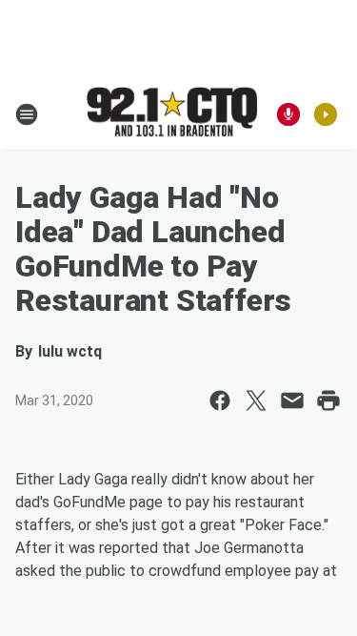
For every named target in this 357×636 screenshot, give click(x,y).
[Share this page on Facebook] (220, 400)
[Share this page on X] (256, 400)
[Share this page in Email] (292, 400)
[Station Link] (172, 113)
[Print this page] (328, 400)
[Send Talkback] (288, 114)
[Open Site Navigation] (26, 114)
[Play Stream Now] (325, 114)
